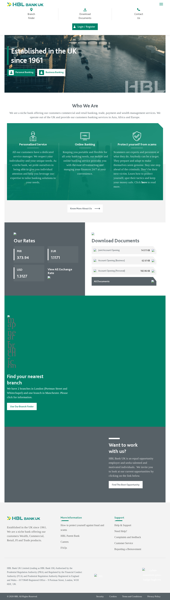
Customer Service (123, 543)
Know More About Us (81, 208)
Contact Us (138, 16)
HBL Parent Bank (70, 535)
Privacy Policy (154, 596)
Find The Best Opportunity (125, 484)
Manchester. (52, 393)
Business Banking (55, 72)
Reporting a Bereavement (127, 549)
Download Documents (85, 16)
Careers (65, 541)
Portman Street (53, 388)
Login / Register (86, 26)
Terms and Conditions (132, 596)
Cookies (113, 596)
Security (100, 596)
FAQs (64, 547)
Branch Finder (31, 16)
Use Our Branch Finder (22, 406)
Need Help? (120, 531)
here (144, 182)
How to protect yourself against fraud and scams (82, 527)
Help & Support (122, 525)
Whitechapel (14, 393)
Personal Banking (24, 72)
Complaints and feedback (127, 537)
